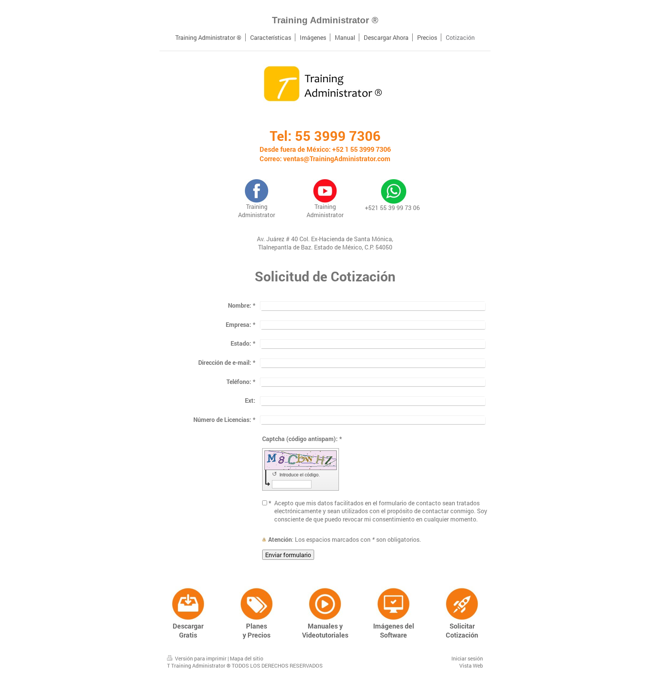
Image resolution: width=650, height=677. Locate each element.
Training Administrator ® (325, 20)
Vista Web (471, 665)
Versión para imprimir (201, 658)
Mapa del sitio (246, 658)
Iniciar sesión (467, 658)
